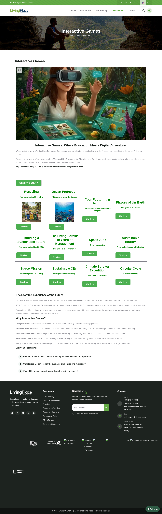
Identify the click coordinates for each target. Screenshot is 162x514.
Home (72, 36)
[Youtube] (34, 413)
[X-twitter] (139, 2)
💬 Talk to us (153, 509)
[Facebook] (121, 2)
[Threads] (130, 2)
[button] (81, 357)
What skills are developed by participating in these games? (50, 371)
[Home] (19, 10)
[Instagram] (126, 2)
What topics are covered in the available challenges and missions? (54, 364)
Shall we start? (28, 182)
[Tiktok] (147, 2)
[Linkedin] (134, 2)
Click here (24, 227)
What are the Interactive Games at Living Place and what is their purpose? (57, 357)
